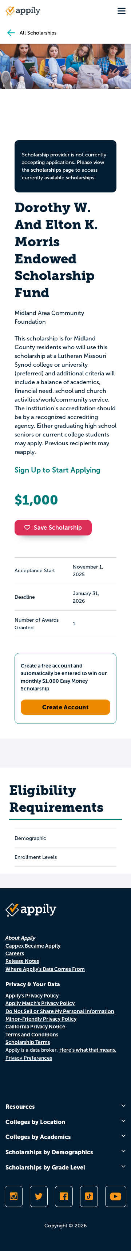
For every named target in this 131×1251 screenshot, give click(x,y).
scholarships (46, 170)
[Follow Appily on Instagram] (14, 1196)
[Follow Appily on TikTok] (89, 1196)
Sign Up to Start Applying (57, 470)
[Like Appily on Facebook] (64, 1196)
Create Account (65, 707)
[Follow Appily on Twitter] (39, 1196)
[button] (29, 527)
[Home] (22, 11)
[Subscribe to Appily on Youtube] (115, 1196)
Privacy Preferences (28, 1058)
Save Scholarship (58, 528)
